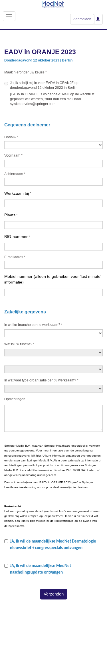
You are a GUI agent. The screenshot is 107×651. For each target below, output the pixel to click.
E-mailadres (14, 257)
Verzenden (54, 594)
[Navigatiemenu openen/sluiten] (9, 16)
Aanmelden (82, 19)
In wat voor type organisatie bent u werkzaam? (41, 380)
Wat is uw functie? (19, 344)
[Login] (98, 19)
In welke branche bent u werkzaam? (33, 325)
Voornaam (13, 155)
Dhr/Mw (11, 137)
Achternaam (14, 174)
